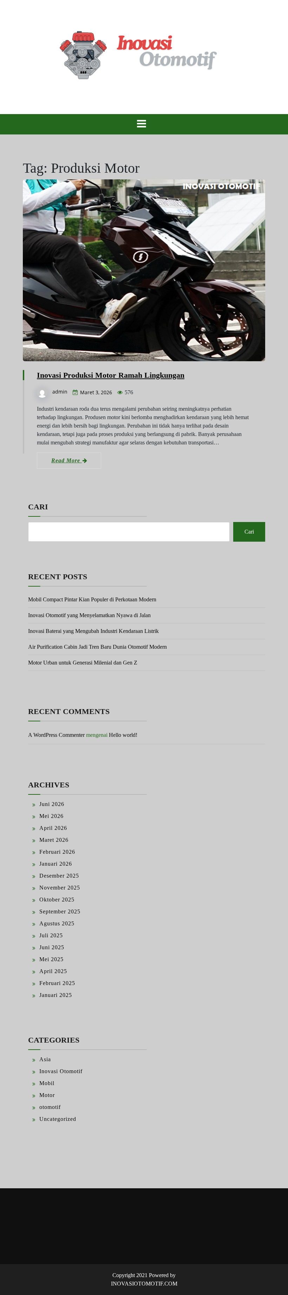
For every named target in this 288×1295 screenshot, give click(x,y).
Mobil (46, 1083)
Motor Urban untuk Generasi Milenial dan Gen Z (82, 663)
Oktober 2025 (56, 900)
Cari (38, 506)
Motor (47, 1095)
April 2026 (53, 828)
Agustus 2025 (56, 923)
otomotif (50, 1107)
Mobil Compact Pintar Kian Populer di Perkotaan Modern (92, 599)
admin (59, 391)
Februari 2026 (57, 852)
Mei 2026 (51, 816)
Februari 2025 (57, 983)
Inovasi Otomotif (61, 1071)
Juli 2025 (51, 935)
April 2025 (53, 971)
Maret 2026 (53, 840)
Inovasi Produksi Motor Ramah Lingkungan (110, 375)
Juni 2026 (51, 804)
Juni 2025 (51, 947)
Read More (66, 460)
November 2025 (59, 888)
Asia (45, 1059)
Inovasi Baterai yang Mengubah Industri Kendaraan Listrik (93, 631)
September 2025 (59, 911)
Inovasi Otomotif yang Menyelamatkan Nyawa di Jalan (89, 615)
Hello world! (123, 735)
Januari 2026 (55, 864)
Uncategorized (57, 1119)
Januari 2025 (55, 995)
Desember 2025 (59, 876)
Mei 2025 (51, 959)
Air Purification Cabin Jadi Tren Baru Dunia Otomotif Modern (97, 647)
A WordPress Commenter (56, 735)
